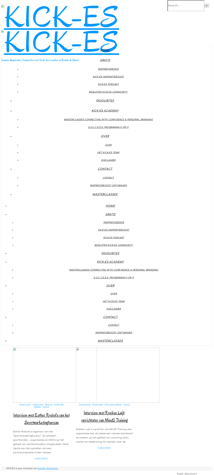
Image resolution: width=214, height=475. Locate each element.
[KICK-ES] (60, 42)
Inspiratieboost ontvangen (108, 185)
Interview (38, 404)
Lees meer (41, 458)
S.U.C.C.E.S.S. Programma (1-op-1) (108, 127)
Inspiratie (25, 404)
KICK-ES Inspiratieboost (108, 77)
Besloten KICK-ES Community (108, 92)
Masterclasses (105, 194)
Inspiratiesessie (108, 69)
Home (105, 50)
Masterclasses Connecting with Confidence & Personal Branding (108, 119)
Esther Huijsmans (48, 468)
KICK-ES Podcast (108, 84)
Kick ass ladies (113, 404)
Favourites (105, 100)
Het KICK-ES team (108, 152)
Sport (46, 407)
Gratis (105, 60)
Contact (105, 169)
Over (105, 136)
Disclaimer (108, 160)
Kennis (48, 404)
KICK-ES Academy (105, 110)
